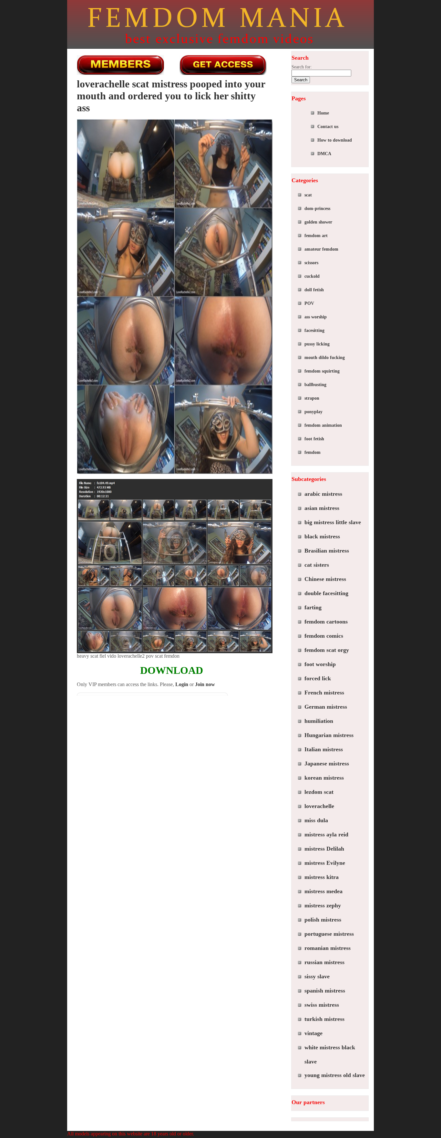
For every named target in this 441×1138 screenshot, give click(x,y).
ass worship (315, 316)
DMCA (324, 153)
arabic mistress (323, 494)
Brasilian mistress (326, 550)
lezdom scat (318, 792)
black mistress (322, 536)
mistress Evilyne (324, 863)
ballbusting (315, 384)
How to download (334, 140)
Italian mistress (323, 749)
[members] (120, 65)
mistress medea (323, 891)
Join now (205, 684)
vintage (313, 1033)
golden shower (318, 222)
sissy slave (317, 976)
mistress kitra (321, 877)
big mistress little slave (332, 522)
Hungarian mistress (329, 735)
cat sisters (316, 565)
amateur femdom (321, 249)
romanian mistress (327, 948)
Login (181, 684)
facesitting (314, 330)
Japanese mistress (326, 763)
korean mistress (324, 777)
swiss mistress (321, 1005)
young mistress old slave (334, 1075)
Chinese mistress (325, 579)
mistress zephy (322, 905)
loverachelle (319, 806)
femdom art (316, 235)
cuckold (312, 276)
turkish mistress (324, 1019)
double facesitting (326, 593)
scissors (311, 262)
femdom (312, 452)
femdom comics (323, 636)
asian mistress (321, 508)
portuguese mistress (329, 934)
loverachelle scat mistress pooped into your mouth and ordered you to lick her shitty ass (171, 96)
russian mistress (324, 962)
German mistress (325, 707)
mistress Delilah (324, 848)
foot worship (320, 664)
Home (323, 113)
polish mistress (322, 919)
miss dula (316, 820)
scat (308, 195)
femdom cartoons (326, 621)
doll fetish (314, 289)
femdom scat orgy (326, 650)
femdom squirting (322, 371)
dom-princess (317, 208)
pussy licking (317, 344)
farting (313, 607)
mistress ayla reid (326, 834)
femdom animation (323, 425)
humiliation (318, 721)
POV (309, 303)
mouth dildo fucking (324, 357)
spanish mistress (324, 990)
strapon (311, 398)
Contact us (327, 126)
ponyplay (313, 411)
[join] (223, 65)
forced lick (317, 678)
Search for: (302, 67)
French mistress (324, 692)
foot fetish (314, 438)
